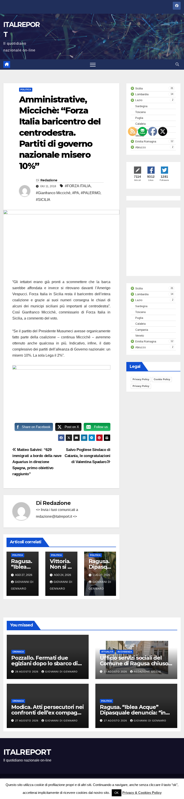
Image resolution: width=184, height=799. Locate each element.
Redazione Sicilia (147, 671)
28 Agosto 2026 (27, 671)
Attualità (107, 651)
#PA (75, 193)
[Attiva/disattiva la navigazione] (92, 64)
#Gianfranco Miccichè (53, 193)
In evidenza (125, 651)
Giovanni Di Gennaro (61, 671)
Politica (25, 89)
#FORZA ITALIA (78, 186)
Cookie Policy (162, 379)
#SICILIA (43, 200)
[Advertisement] (157, 245)
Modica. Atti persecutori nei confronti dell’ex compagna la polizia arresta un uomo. (47, 712)
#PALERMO (90, 193)
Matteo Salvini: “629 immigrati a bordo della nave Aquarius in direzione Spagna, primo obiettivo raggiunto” (36, 461)
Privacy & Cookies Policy (142, 793)
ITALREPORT (27, 752)
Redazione (48, 180)
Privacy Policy (141, 379)
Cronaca (18, 651)
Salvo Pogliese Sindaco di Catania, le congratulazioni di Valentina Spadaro (87, 455)
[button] (177, 64)
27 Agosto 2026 (116, 671)
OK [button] (116, 793)
